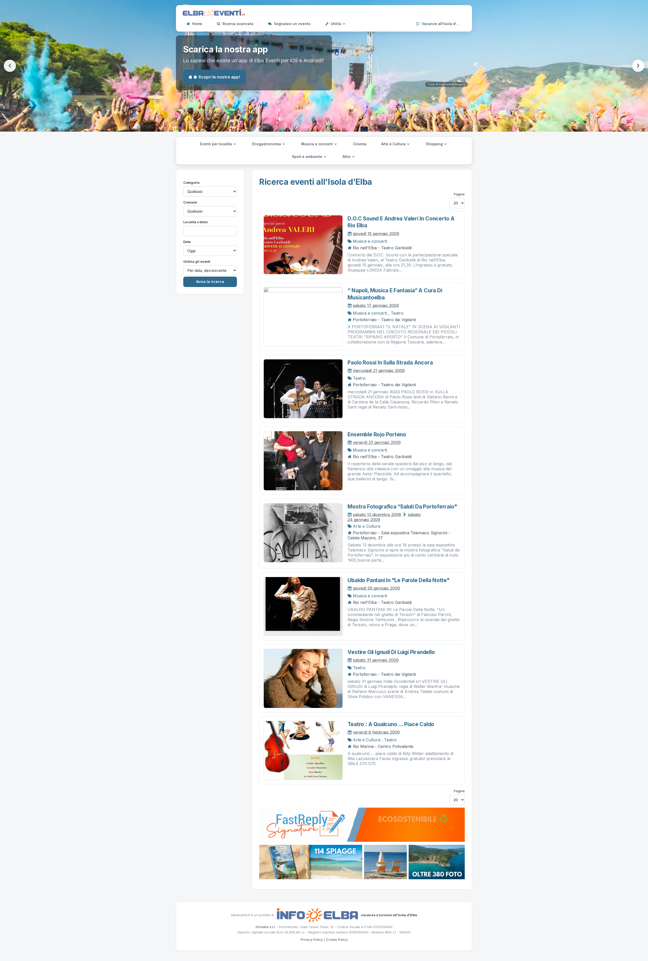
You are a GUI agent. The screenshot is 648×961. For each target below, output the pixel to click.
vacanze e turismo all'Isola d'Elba (389, 915)
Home (196, 24)
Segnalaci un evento (292, 24)
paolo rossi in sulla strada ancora (390, 362)
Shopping (435, 144)
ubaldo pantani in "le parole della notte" (398, 580)
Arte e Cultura (394, 144)
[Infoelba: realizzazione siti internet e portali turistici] (317, 915)
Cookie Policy (337, 939)
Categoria (191, 182)
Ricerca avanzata (237, 24)
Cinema (360, 144)
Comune (190, 202)
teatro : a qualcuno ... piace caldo (391, 724)
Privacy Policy (312, 939)
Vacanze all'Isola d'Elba (442, 24)
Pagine (459, 194)
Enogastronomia (267, 144)
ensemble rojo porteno (377, 434)
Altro (347, 156)
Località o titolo (195, 222)
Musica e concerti (317, 144)
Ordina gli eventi (196, 261)
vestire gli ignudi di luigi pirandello (391, 652)
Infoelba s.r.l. (265, 927)
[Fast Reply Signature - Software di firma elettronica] (362, 824)
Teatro (397, 313)
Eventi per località (216, 144)
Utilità (336, 24)
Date (187, 242)
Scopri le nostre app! (219, 76)
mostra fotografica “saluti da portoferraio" (402, 506)
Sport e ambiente (307, 156)
